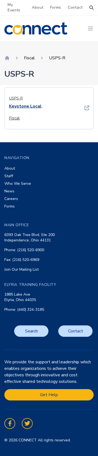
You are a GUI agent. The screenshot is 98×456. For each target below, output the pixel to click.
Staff (8, 176)
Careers (11, 198)
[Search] (91, 7)
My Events (14, 7)
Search (31, 331)
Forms (56, 7)
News (9, 191)
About (38, 7)
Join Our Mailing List (21, 269)
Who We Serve (17, 183)
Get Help (49, 395)
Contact (75, 7)
